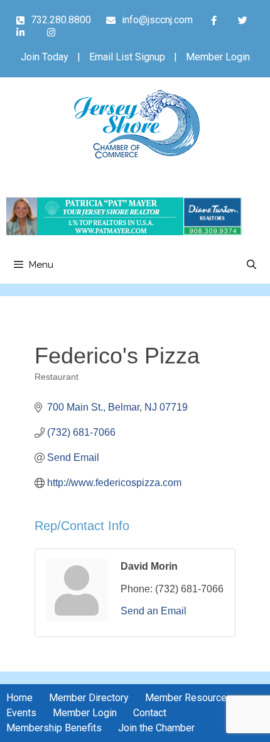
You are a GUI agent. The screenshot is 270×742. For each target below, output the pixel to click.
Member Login (218, 57)
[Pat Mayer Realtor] (124, 232)
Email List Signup (127, 57)
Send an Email (153, 611)
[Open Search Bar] (251, 265)
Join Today (44, 57)
